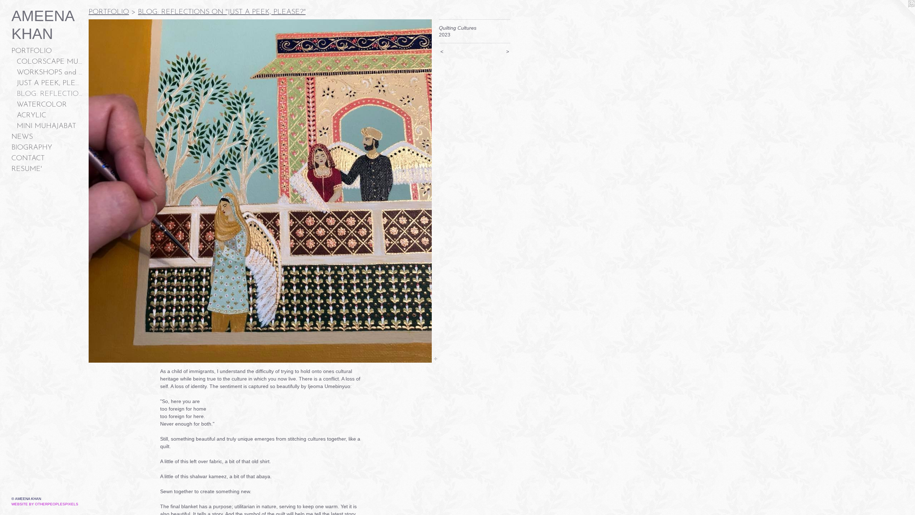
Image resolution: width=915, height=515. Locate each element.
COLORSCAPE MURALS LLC (50, 61)
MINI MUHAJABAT (46, 126)
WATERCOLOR (42, 104)
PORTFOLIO (31, 51)
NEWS (22, 137)
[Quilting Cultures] (260, 191)
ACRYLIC (31, 115)
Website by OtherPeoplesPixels (44, 504)
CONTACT (28, 158)
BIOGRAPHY (31, 147)
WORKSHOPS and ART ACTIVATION (50, 72)
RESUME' (26, 169)
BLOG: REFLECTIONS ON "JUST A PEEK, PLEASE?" (50, 94)
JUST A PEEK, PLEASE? (50, 83)
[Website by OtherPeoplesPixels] (900, 14)
